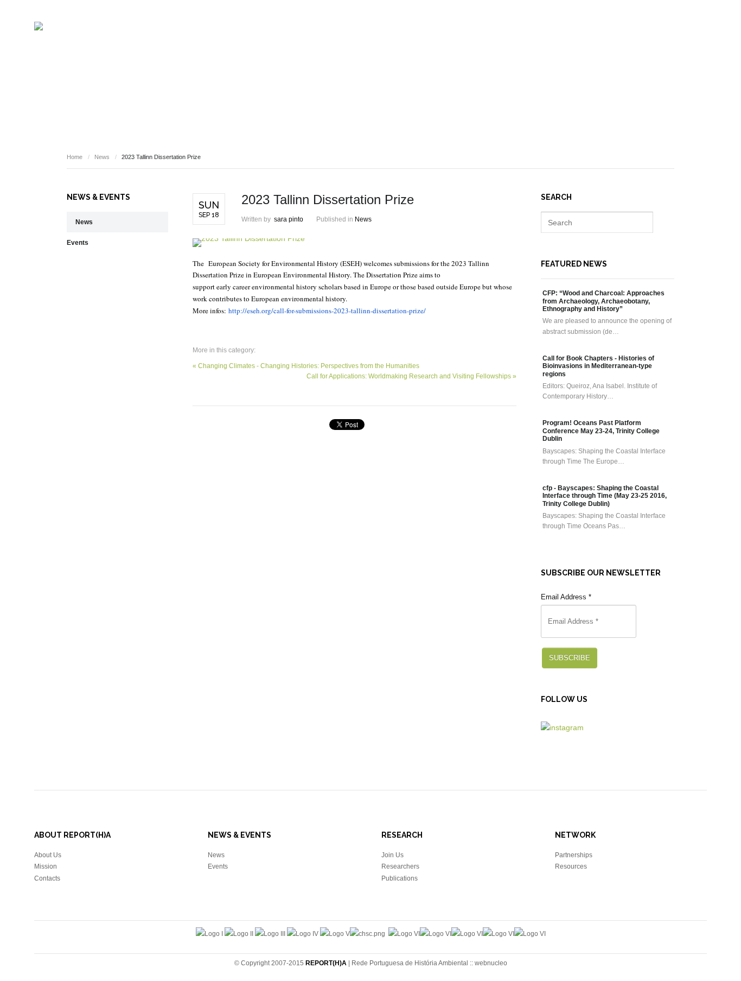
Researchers (361, 52)
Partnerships (573, 855)
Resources (613, 52)
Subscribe (569, 658)
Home (74, 157)
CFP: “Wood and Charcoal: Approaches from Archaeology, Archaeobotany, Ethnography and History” (603, 301)
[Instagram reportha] (562, 727)
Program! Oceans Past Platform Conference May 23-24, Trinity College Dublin (601, 430)
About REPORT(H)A (290, 52)
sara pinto (288, 219)
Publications (424, 52)
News (569, 52)
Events (533, 52)
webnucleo (491, 963)
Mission (45, 866)
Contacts (47, 878)
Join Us (392, 855)
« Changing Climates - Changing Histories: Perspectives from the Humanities (306, 366)
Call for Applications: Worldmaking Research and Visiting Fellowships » (411, 376)
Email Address (566, 597)
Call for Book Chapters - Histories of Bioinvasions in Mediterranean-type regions (598, 366)
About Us (47, 855)
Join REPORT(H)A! (677, 52)
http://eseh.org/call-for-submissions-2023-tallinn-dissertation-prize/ (327, 310)
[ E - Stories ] (484, 52)
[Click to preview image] (354, 242)
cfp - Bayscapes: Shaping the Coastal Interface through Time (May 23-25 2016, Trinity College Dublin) (604, 496)
